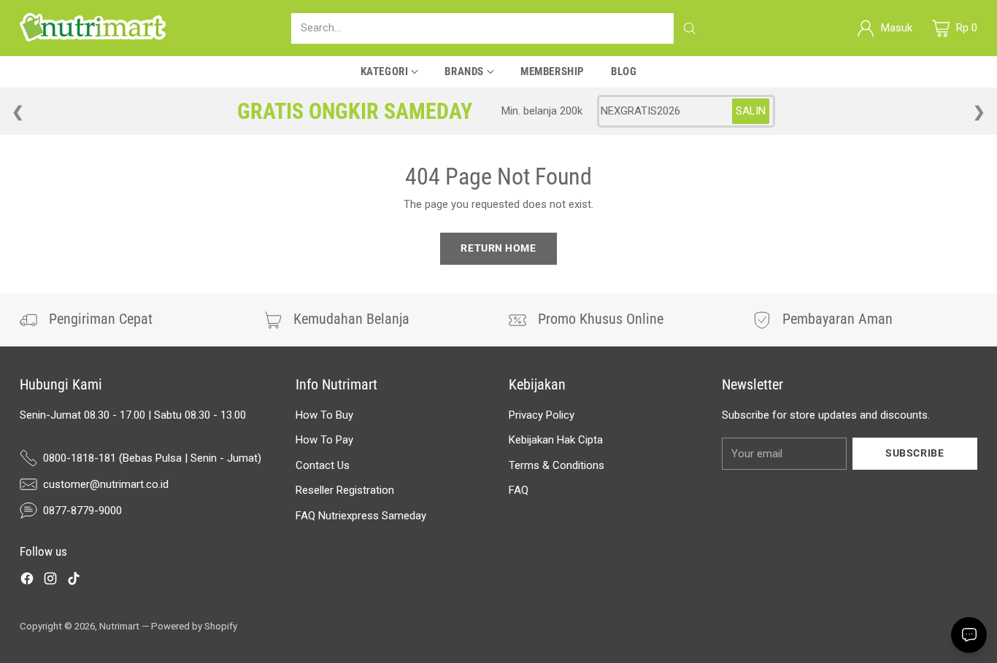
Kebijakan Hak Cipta (556, 439)
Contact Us (323, 465)
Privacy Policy (541, 415)
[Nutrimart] (93, 28)
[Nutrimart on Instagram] (50, 581)
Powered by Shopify (194, 626)
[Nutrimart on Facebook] (27, 581)
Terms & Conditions (556, 465)
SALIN (751, 110)
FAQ (518, 490)
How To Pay (324, 439)
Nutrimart (119, 626)
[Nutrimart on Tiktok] (73, 581)
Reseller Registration (345, 490)
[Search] (690, 28)
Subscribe (914, 453)
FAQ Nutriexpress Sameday (361, 515)
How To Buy (324, 415)
